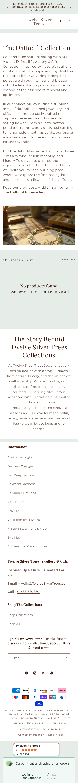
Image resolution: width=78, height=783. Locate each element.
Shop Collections (20, 615)
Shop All (14, 624)
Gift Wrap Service (21, 475)
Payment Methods (21, 484)
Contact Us (16, 502)
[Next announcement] (71, 7)
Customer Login (20, 457)
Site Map (14, 537)
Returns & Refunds (22, 493)
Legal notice (56, 735)
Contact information (31, 735)
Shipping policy (53, 729)
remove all (58, 291)
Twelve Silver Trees (27, 710)
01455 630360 (28, 592)
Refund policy (36, 723)
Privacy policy (57, 723)
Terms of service (29, 729)
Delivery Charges (20, 466)
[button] (8, 21)
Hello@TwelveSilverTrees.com (45, 583)
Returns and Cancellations (28, 546)
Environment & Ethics (24, 519)
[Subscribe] (66, 658)
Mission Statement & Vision (28, 528)
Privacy (13, 510)
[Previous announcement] (7, 7)
